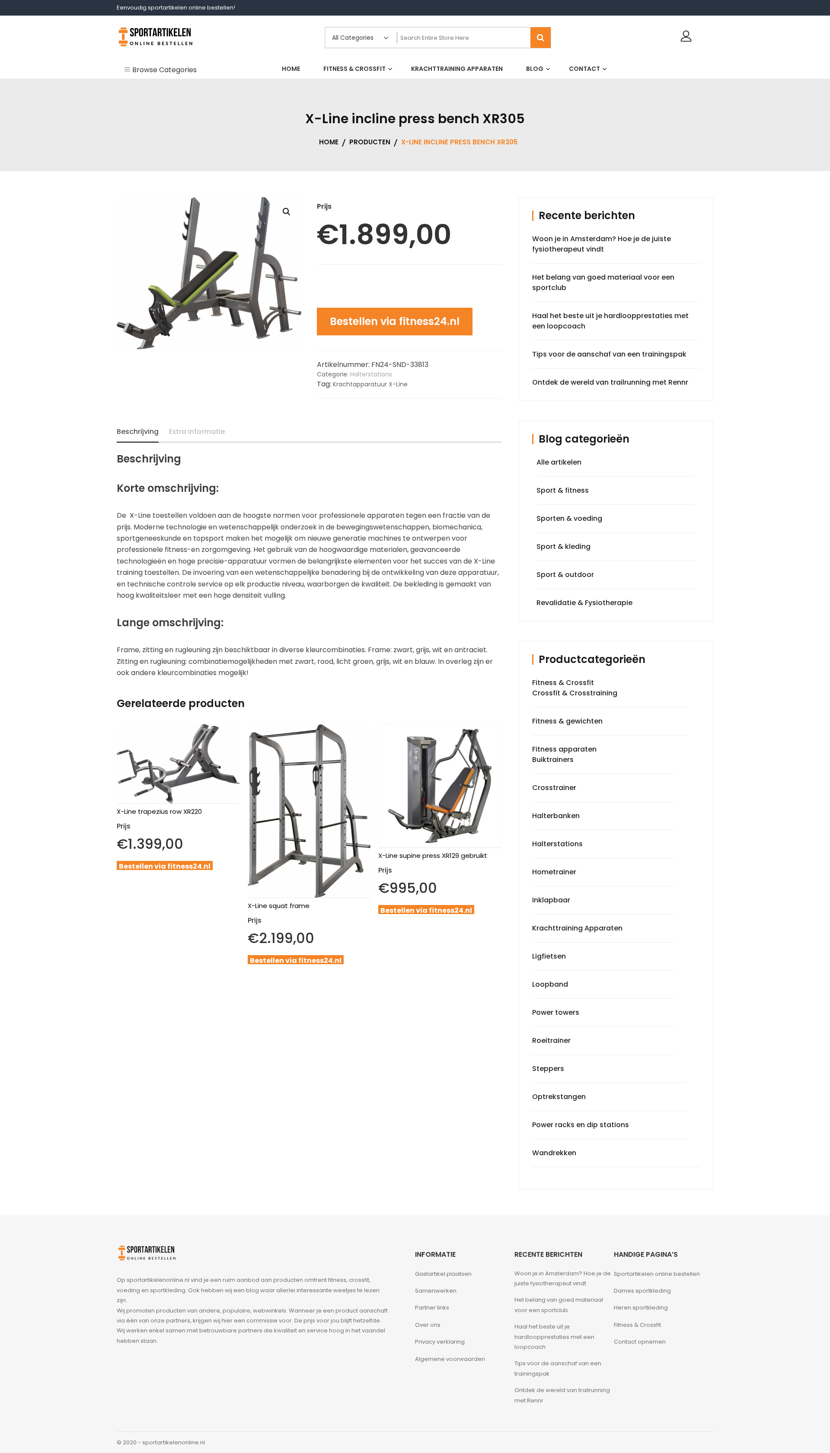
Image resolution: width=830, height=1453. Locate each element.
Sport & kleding (563, 546)
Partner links (432, 1307)
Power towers (555, 1012)
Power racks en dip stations (580, 1125)
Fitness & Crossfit (563, 683)
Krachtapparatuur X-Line (370, 384)
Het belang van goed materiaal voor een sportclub (558, 1305)
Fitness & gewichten (567, 721)
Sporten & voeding (569, 518)
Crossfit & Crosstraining (574, 693)
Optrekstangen (559, 1097)
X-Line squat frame (279, 905)
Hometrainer (554, 872)
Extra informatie (197, 432)
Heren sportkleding (641, 1307)
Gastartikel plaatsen (443, 1274)
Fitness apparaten (564, 749)
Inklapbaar (551, 900)
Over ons (428, 1325)
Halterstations (371, 374)
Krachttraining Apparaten (577, 928)
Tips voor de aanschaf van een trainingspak (609, 354)
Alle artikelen (558, 462)
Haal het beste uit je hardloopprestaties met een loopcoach (554, 1336)
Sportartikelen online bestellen (657, 1274)
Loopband (550, 984)
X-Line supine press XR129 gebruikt (432, 855)
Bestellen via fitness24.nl (395, 321)
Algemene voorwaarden (450, 1359)
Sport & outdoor (565, 575)
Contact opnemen (640, 1342)
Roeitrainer (551, 1040)
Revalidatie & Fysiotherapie (584, 603)
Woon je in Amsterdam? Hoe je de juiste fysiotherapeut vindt (601, 244)
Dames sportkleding (642, 1291)
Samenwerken (435, 1291)
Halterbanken (556, 816)
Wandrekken (554, 1153)
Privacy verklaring (440, 1342)
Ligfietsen (549, 956)
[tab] (138, 432)
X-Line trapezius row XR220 (159, 811)
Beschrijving (138, 432)
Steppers (548, 1069)
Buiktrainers (553, 760)
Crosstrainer (554, 788)
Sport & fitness (562, 490)
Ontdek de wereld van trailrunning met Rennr (610, 382)
